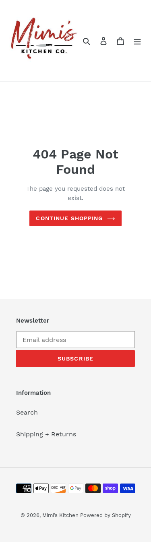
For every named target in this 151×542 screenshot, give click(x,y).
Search (27, 412)
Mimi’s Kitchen (61, 515)
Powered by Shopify (105, 515)
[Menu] (137, 41)
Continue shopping (69, 218)
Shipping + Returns (46, 434)
